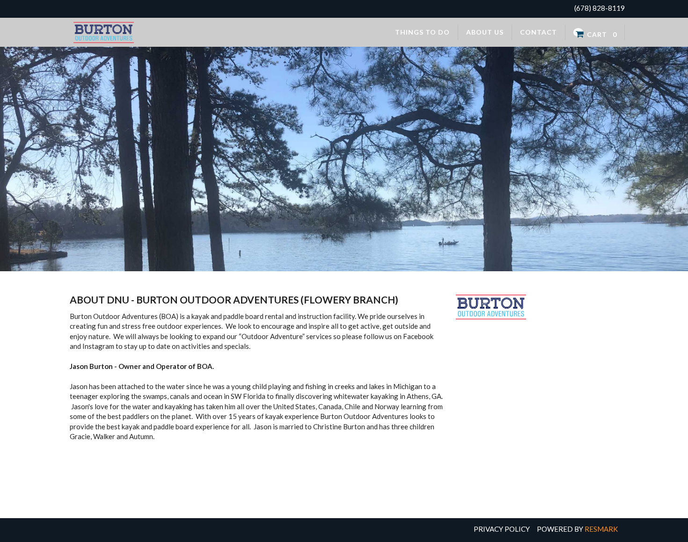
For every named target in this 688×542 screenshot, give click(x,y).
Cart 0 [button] (600, 34)
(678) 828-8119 (599, 8)
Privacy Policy (502, 529)
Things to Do (422, 32)
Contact (538, 32)
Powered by (577, 529)
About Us (485, 32)
